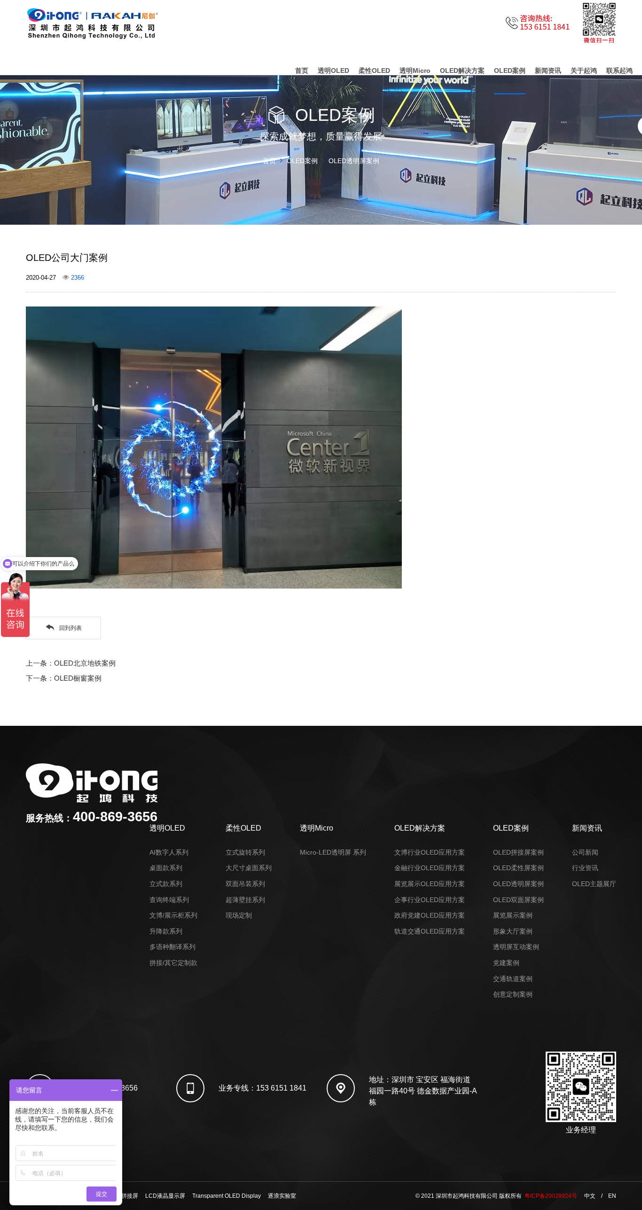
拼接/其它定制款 (173, 962)
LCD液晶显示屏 (165, 1196)
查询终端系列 (169, 900)
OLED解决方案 (462, 70)
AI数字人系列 (168, 852)
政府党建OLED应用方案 (429, 915)
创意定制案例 (512, 994)
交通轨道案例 (512, 978)
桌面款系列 (165, 868)
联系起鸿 (619, 70)
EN (612, 1196)
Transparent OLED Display (226, 1196)
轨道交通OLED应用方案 (429, 931)
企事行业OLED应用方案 (429, 900)
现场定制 (239, 915)
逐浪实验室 (282, 1196)
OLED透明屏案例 (354, 161)
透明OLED (333, 70)
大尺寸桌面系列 (249, 868)
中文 (589, 1196)
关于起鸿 (584, 70)
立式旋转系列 (245, 852)
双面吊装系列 (245, 884)
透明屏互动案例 (516, 947)
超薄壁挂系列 (245, 900)
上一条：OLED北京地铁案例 (71, 663)
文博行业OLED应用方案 (429, 852)
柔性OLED (374, 70)
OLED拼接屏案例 (518, 852)
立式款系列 (165, 884)
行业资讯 (585, 868)
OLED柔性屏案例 (518, 868)
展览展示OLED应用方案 (429, 884)
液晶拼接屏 (124, 1196)
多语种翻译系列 (172, 947)
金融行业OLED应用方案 (429, 868)
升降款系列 (165, 931)
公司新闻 (585, 852)
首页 (301, 70)
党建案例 (506, 962)
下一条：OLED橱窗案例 (64, 678)
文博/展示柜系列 (173, 915)
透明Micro (415, 70)
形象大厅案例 (512, 931)
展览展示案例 (512, 915)
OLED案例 (509, 70)
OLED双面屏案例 (518, 900)
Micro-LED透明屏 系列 (333, 852)
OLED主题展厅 (594, 884)
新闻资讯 (548, 70)
